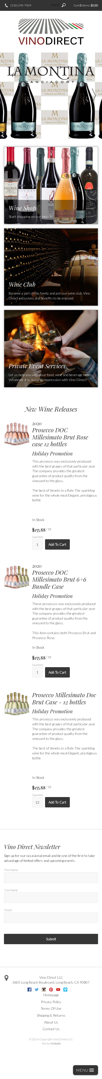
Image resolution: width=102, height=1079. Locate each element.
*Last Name (11, 890)
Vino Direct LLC (51, 977)
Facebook (29, 990)
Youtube (58, 990)
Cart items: (86, 5)
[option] (51, 95)
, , (51, 982)
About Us (51, 1022)
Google (73, 990)
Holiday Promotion (52, 453)
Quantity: (37, 537)
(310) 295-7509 (20, 5)
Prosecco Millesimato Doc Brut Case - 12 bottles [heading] (64, 698)
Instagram (44, 990)
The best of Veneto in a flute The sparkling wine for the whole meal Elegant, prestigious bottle (64, 495)
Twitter (37, 990)
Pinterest (51, 990)
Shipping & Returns (51, 1015)
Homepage (51, 995)
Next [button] (94, 95)
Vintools (55, 1043)
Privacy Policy (51, 1002)
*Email (8, 910)
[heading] (65, 434)
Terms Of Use (51, 1008)
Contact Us (51, 1029)
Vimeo (65, 990)
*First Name (11, 870)
